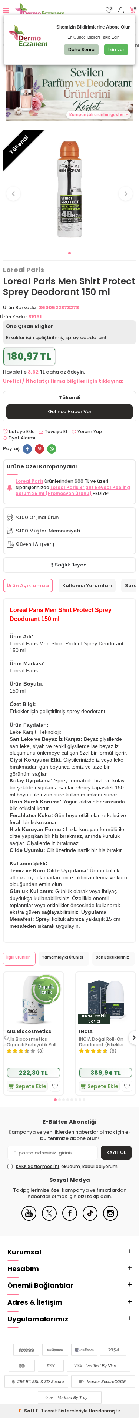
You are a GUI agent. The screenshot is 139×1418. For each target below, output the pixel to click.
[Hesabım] (121, 10)
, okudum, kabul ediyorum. (67, 1167)
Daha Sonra (81, 49)
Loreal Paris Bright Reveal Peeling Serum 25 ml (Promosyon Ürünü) (73, 490)
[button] (69, 253)
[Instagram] (110, 1219)
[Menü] (6, 10)
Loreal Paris (23, 270)
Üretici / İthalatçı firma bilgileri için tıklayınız (63, 381)
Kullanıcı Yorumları (87, 585)
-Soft (27, 1411)
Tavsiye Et (55, 432)
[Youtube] (28, 1219)
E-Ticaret (46, 1411)
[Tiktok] (90, 1219)
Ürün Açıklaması (28, 585)
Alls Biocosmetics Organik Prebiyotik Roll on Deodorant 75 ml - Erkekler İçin (31, 1042)
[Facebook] (69, 1219)
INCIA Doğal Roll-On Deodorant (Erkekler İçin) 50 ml (101, 1042)
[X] (49, 1219)
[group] (69, 189)
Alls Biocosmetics (29, 1031)
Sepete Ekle (31, 1086)
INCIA (86, 1031)
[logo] (39, 10)
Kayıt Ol (116, 1152)
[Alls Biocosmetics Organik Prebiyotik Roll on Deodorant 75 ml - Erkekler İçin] (33, 999)
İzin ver (116, 49)
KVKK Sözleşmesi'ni (37, 1166)
